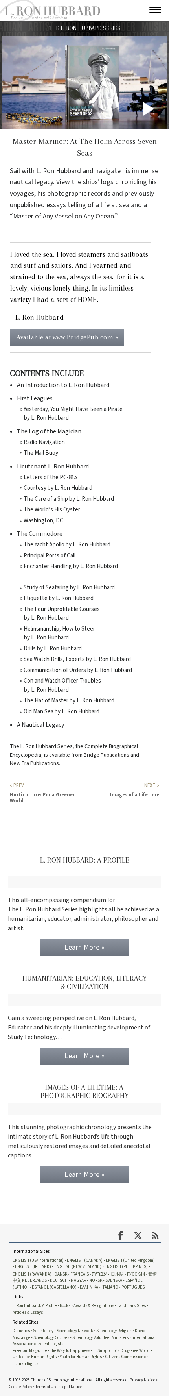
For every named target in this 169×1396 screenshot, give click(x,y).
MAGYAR (78, 1280)
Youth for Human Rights (81, 1357)
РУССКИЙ (136, 1274)
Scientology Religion (114, 1331)
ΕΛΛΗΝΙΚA (89, 1287)
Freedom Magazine (30, 1350)
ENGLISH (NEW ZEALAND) (77, 1267)
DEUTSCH (59, 1280)
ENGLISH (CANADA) (85, 1260)
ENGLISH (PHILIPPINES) (126, 1267)
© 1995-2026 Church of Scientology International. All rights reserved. (69, 1380)
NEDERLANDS (34, 1280)
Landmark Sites (131, 1306)
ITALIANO (109, 1287)
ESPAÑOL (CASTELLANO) (54, 1287)
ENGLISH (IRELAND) (33, 1267)
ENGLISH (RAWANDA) (32, 1274)
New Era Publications (34, 763)
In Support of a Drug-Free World (121, 1350)
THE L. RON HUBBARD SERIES (84, 28)
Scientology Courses (51, 1337)
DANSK (61, 1274)
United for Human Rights (35, 1357)
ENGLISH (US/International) (38, 1260)
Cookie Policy (20, 1387)
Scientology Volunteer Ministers (100, 1337)
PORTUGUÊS (133, 1287)
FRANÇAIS (79, 1274)
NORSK (95, 1280)
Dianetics (21, 1331)
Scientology (43, 1331)
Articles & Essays (28, 1312)
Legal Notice (71, 1387)
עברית (99, 1274)
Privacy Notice (142, 1380)
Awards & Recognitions (93, 1306)
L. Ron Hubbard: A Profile (35, 1306)
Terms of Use (46, 1387)
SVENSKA (113, 1280)
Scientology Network (75, 1331)
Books (65, 1306)
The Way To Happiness (70, 1350)
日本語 (117, 1274)
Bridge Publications (106, 755)
